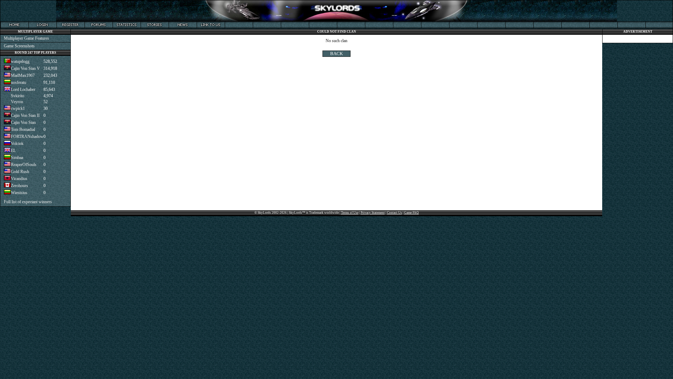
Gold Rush (20, 171)
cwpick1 (18, 108)
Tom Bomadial (23, 129)
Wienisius (19, 192)
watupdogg (20, 61)
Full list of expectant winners (28, 201)
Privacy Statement (373, 212)
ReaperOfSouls (23, 164)
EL (13, 150)
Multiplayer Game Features (26, 38)
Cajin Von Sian (23, 122)
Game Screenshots (19, 46)
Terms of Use (350, 212)
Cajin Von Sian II (25, 115)
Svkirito (17, 95)
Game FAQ (411, 212)
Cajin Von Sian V (25, 68)
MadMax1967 (23, 75)
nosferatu (18, 82)
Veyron (17, 101)
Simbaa (17, 157)
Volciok (17, 143)
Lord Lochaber (23, 89)
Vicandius (19, 178)
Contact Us (394, 212)
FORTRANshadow (27, 136)
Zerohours (19, 185)
